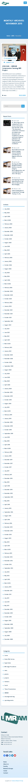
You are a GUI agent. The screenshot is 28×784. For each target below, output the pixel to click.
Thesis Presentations (10, 689)
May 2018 (6, 441)
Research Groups (8, 769)
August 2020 (7, 370)
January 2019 (7, 418)
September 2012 (8, 568)
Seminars (6, 682)
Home (8, 36)
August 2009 (7, 632)
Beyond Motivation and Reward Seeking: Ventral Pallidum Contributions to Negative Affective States (18, 154)
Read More (22, 95)
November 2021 (8, 314)
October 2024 (8, 265)
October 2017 (7, 467)
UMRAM (6, 693)
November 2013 (8, 531)
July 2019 (6, 407)
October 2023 (8, 299)
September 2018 (8, 433)
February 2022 (8, 302)
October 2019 (8, 400)
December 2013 (8, 527)
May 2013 (6, 542)
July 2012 (6, 572)
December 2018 (8, 422)
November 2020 (8, 359)
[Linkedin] (12, 755)
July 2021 (6, 329)
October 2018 (8, 430)
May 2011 (6, 605)
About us (6, 764)
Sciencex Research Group (17, 781)
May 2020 (7, 381)
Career (6, 655)
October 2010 (8, 617)
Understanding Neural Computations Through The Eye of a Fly (18, 192)
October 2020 (8, 362)
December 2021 (8, 310)
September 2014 (8, 512)
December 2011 (8, 590)
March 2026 (7, 220)
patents (6, 674)
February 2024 (8, 287)
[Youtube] (15, 755)
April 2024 (7, 280)
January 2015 (7, 508)
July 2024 (7, 273)
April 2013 (7, 546)
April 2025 (7, 254)
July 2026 (7, 209)
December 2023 (8, 291)
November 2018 (8, 426)
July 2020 (7, 373)
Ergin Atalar (7, 663)
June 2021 (7, 332)
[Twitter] (10, 755)
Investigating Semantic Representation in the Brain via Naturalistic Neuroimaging (18, 182)
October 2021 (8, 317)
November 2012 (8, 561)
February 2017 (8, 475)
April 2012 (7, 579)
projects (6, 678)
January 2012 (7, 587)
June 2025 (7, 246)
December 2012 (8, 557)
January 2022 (8, 306)
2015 (12, 36)
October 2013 (8, 534)
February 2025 (8, 257)
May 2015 (6, 501)
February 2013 (8, 553)
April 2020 (7, 385)
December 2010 (8, 609)
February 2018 (8, 452)
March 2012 (7, 583)
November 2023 (8, 295)
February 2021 (8, 347)
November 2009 (8, 624)
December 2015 (8, 489)
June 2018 (7, 437)
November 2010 (8, 613)
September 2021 (8, 321)
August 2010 (7, 620)
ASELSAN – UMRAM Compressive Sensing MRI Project (11, 68)
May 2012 (6, 576)
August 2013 (7, 538)
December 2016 (8, 478)
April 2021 (7, 340)
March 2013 (7, 549)
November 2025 (8, 235)
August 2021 (7, 325)
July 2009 (7, 635)
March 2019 (7, 411)
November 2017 (8, 463)
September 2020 (8, 366)
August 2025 (7, 243)
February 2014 (8, 523)
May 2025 (7, 250)
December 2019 (8, 392)
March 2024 (7, 284)
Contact (5, 773)
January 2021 (7, 351)
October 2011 (7, 594)
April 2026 (7, 216)
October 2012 (8, 564)
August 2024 (7, 269)
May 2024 (7, 276)
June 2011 (6, 602)
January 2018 (7, 456)
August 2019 (7, 403)
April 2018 (7, 445)
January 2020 (8, 389)
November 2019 (8, 396)
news (5, 95)
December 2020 (8, 355)
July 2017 (6, 471)
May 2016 (6, 482)
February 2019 (8, 415)
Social (6, 685)
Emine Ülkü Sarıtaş (9, 659)
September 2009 (8, 628)
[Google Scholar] (4, 755)
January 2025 (8, 261)
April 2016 (7, 486)
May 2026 (7, 213)
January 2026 (8, 228)
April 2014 (7, 519)
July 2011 (6, 598)
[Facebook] (7, 755)
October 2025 (8, 239)
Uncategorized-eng (9, 696)
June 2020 (7, 377)
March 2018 (7, 448)
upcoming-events (9, 700)
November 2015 (8, 493)
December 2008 (8, 639)
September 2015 (8, 497)
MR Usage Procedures (10, 667)
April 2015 (7, 504)
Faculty (5, 766)
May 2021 (6, 336)
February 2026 (8, 224)
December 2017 (8, 460)
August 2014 (7, 516)
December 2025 (8, 231)
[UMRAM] (5, 3)
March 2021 (7, 344)
